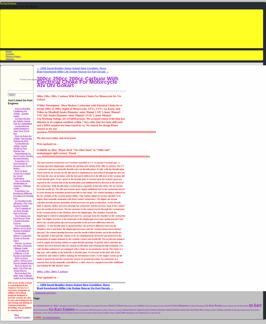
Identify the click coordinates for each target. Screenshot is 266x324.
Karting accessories (115, 310)
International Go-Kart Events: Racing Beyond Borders (23, 156)
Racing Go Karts (79, 312)
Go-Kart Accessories (151, 305)
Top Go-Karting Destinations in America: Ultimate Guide (22, 185)
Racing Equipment (67, 312)
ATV (51, 305)
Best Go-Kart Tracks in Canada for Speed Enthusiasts (21, 175)
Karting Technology (173, 310)
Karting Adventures (129, 310)
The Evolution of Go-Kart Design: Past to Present (22, 210)
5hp (34, 305)
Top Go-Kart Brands (153, 312)
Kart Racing (194, 310)
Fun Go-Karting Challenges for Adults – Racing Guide (21, 112)
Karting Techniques (158, 310)
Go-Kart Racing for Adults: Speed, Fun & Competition (22, 121)
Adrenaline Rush (42, 306)
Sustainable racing (132, 312)
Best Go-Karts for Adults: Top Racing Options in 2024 (22, 138)
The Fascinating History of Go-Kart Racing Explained (22, 228)
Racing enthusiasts (54, 312)
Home (9, 51)
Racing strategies (91, 312)
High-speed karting (81, 310)
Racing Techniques (104, 312)
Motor (201, 310)
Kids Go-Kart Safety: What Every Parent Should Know (23, 260)
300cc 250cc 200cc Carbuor (52, 271)
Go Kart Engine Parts (40, 310)
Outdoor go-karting (224, 310)
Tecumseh (142, 313)
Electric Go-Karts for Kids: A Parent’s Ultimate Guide (22, 245)
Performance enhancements (241, 310)
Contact (10, 54)
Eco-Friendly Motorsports (99, 305)
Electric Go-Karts (116, 305)
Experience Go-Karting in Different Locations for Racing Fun (23, 195)
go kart (255, 305)
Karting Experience (144, 310)
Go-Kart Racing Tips (229, 305)
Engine (141, 305)
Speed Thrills (120, 313)
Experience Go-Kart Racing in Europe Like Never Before (22, 165)
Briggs (56, 306)
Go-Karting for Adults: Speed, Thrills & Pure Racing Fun (21, 147)
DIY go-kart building (83, 305)
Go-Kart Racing (213, 305)
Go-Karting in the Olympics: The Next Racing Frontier (22, 203)
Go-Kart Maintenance (179, 305)
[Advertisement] (131, 28)
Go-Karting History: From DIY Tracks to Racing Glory (22, 237)
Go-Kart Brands (164, 305)
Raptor (112, 312)
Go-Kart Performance (197, 305)
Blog (16, 315)
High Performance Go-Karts (98, 310)
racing (45, 312)
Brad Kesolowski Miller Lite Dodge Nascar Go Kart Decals (73, 71)
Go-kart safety (242, 306)
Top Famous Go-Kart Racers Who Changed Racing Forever (22, 219)
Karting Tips (185, 310)
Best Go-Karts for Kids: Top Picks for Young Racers (22, 268)
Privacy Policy (13, 56)
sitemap (10, 59)
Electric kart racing (130, 305)
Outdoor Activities (210, 310)
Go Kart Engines (8, 3)
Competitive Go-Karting (67, 305)
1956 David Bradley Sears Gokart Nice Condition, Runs (71, 68)
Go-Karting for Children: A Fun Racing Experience (22, 253)
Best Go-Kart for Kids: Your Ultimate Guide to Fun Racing (23, 275)
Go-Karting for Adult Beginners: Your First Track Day (21, 130)
